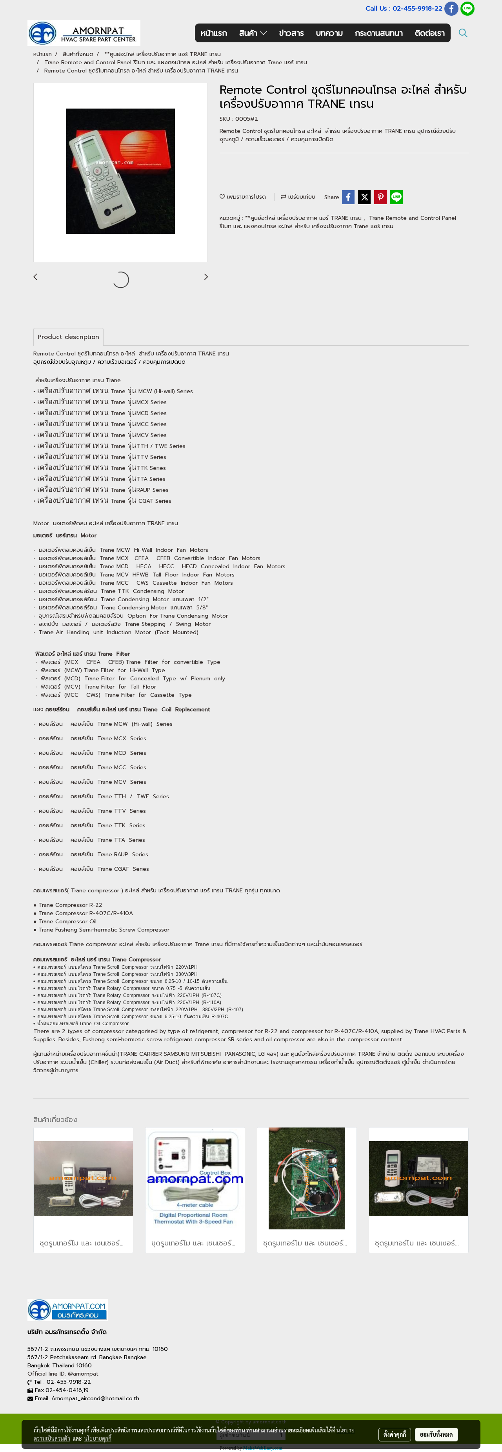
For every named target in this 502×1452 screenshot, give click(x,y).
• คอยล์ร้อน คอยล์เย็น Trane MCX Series (89, 738)
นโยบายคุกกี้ (97, 1438)
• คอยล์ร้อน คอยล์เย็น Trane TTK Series (89, 825)
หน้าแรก (214, 33)
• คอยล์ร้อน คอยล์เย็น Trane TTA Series (89, 840)
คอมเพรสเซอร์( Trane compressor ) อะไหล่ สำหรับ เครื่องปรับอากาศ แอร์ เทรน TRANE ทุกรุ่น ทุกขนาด (156, 890)
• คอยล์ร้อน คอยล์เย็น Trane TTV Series (89, 811)
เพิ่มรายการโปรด (245, 197)
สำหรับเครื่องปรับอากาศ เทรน (70, 380)
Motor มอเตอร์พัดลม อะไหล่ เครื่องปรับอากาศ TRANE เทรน (105, 523)
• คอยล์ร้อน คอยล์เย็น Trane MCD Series (89, 753)
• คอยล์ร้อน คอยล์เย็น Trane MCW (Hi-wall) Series (103, 724)
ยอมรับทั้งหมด (436, 1434)
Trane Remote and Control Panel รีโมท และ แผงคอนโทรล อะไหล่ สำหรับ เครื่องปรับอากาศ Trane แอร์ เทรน (338, 222)
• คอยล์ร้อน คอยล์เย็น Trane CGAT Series (91, 869)
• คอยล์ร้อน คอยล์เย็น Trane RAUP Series (90, 854)
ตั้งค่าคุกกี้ (395, 1434)
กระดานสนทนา (379, 33)
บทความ (329, 33)
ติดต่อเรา (430, 33)
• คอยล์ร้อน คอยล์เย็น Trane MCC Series (89, 767)
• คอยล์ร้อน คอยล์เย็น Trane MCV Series (89, 782)
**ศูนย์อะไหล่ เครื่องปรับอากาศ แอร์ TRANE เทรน (304, 218)
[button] (463, 32)
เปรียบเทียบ (300, 197)
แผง (39, 709)
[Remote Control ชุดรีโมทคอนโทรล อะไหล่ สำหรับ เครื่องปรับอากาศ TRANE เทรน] (120, 173)
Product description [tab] (68, 337)
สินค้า (249, 33)
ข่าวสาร (291, 33)
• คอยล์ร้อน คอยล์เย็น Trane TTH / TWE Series (101, 796)
